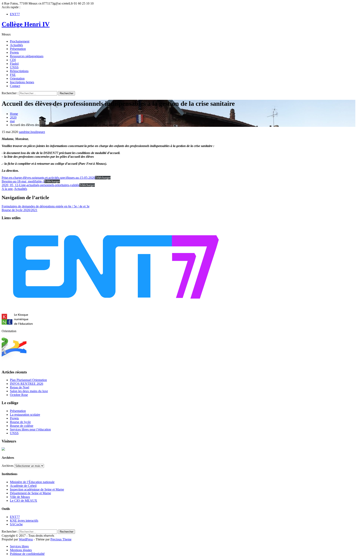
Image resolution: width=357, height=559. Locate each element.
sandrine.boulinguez (32, 132)
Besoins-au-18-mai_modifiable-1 (23, 181)
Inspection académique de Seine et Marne (37, 489)
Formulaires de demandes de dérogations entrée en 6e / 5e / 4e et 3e (45, 206)
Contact (15, 86)
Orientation (17, 78)
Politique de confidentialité (27, 553)
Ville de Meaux (20, 497)
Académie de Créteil (23, 485)
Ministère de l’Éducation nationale (32, 482)
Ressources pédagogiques (26, 56)
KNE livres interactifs (24, 520)
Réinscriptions (19, 71)
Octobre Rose (19, 395)
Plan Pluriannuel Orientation (28, 380)
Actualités (16, 45)
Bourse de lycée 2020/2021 (19, 210)
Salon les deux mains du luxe (29, 391)
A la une (7, 189)
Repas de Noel (19, 387)
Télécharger (103, 177)
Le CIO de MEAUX (23, 500)
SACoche (16, 524)
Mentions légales (21, 550)
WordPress (26, 539)
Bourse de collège (21, 425)
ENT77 (15, 14)
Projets (14, 52)
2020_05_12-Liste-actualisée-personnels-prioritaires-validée (40, 185)
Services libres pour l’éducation (30, 429)
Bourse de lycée (20, 422)
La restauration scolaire (25, 414)
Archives (7, 465)
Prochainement (19, 41)
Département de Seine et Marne (30, 493)
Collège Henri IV (26, 24)
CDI (13, 60)
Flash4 (14, 63)
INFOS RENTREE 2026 (26, 383)
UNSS (14, 67)
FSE (13, 74)
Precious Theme (60, 539)
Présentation (18, 49)
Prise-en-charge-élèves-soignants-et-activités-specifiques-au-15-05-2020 (48, 177)
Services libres (19, 546)
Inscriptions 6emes (22, 82)
